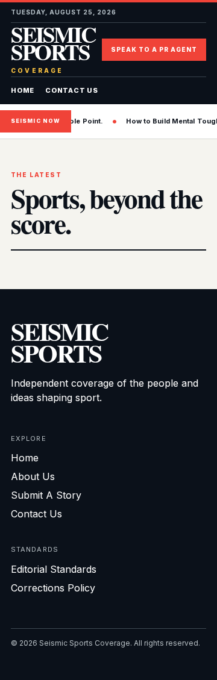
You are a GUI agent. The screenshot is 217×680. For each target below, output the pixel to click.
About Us (33, 476)
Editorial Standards (53, 569)
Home (22, 90)
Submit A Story (46, 495)
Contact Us (71, 90)
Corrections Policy (53, 588)
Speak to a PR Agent (154, 49)
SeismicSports (59, 341)
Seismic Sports (53, 49)
